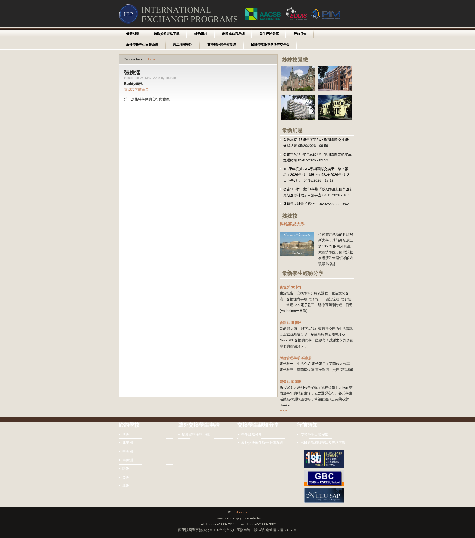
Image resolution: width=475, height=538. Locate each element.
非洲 (125, 486)
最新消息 (132, 34)
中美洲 (127, 451)
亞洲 (125, 477)
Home (151, 59)
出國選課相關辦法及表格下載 (323, 443)
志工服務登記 (182, 44)
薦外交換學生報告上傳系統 (262, 443)
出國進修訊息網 (233, 34)
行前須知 (300, 34)
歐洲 (125, 469)
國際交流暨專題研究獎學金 (270, 44)
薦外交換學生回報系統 (142, 44)
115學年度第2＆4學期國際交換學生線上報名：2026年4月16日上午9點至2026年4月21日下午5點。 (317, 175)
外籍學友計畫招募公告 (300, 204)
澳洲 (125, 434)
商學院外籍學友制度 (221, 44)
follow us (240, 512)
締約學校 (200, 34)
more (284, 411)
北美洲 (127, 443)
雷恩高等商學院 (136, 90)
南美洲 (127, 460)
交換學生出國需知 (314, 434)
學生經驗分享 (269, 34)
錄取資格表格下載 (167, 34)
